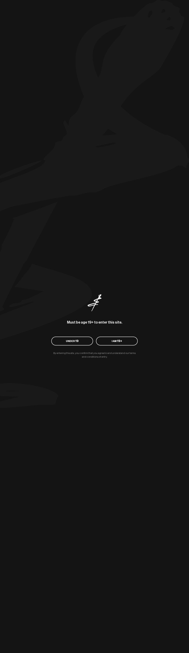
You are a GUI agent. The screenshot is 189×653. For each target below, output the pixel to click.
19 (72, 341)
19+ (117, 341)
